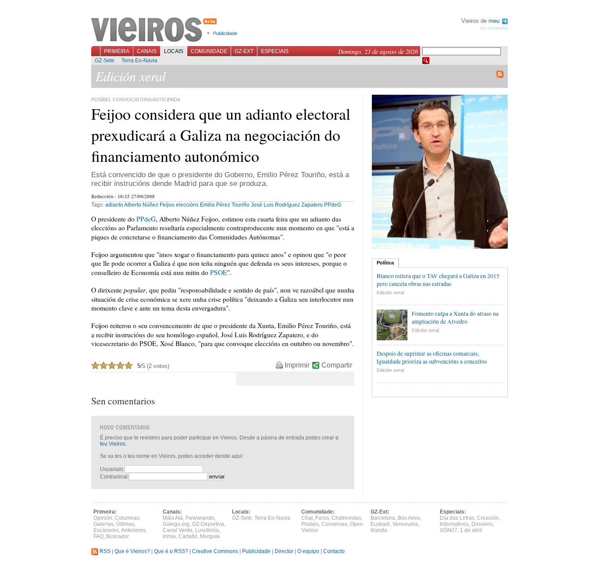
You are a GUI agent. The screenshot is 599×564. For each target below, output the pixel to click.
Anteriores (133, 530)
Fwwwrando (199, 518)
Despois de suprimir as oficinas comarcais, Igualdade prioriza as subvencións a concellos (432, 357)
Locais (173, 51)
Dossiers (481, 524)
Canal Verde (178, 530)
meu (494, 21)
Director (284, 551)
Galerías (103, 524)
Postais (310, 524)
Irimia (169, 536)
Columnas (127, 518)
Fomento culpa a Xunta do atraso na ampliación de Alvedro (455, 317)
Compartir (336, 365)
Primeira (116, 51)
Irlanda (379, 530)
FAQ (98, 536)
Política (385, 262)
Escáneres (106, 530)
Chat (307, 518)
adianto (114, 205)
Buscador (117, 536)
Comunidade (209, 51)
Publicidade (225, 33)
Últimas (125, 524)
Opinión (102, 518)
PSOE (218, 272)
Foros (322, 518)
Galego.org (176, 524)
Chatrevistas (346, 518)
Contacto (334, 551)
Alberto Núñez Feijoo (149, 205)
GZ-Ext (244, 51)
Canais (147, 51)
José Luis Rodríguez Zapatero (287, 205)
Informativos (454, 524)
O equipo (308, 551)
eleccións (187, 205)
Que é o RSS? (171, 551)
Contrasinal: (114, 477)
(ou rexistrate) (494, 27)
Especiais (275, 51)
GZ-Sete (104, 60)
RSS (104, 551)
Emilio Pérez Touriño (225, 205)
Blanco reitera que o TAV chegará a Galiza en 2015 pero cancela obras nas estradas (438, 280)
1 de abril (471, 530)
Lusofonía (207, 530)
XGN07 (448, 530)
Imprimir (297, 365)
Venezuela (405, 524)
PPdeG (332, 205)
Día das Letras (457, 518)
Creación (488, 518)
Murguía (210, 536)
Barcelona (383, 518)
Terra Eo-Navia (139, 60)
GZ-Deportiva (208, 524)
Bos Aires (409, 518)
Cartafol (187, 536)
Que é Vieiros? (132, 551)
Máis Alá (173, 518)
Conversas (334, 524)
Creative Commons (215, 551)
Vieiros (155, 30)
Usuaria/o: (112, 469)
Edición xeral (390, 292)
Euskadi (380, 524)
